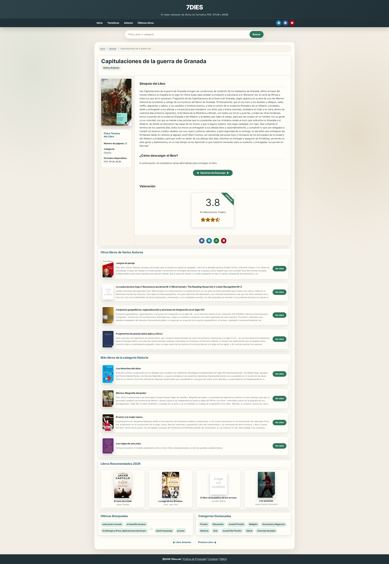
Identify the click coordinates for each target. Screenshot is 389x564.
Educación (218, 524)
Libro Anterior (183, 542)
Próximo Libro (205, 542)
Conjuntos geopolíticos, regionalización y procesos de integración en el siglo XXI (160, 309)
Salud (249, 530)
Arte (215, 530)
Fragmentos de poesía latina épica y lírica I (139, 333)
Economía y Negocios (273, 524)
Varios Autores (111, 67)
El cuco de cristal (123, 501)
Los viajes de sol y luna (128, 443)
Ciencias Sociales (266, 530)
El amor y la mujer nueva (129, 417)
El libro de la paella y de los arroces (218, 497)
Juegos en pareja (125, 263)
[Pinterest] (292, 23)
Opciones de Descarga (212, 172)
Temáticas (113, 22)
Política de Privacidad (194, 559)
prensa (180, 530)
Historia (112, 48)
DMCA (223, 559)
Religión (253, 524)
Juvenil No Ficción (231, 530)
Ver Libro (279, 268)
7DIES (194, 7)
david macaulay (164, 530)
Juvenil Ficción (236, 524)
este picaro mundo (112, 524)
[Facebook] (285, 23)
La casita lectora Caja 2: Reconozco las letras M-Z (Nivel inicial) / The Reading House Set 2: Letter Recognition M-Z (179, 286)
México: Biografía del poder (131, 393)
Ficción (204, 524)
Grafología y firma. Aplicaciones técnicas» (124, 530)
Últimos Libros (146, 22)
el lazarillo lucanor (136, 524)
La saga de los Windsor (170, 501)
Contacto (213, 559)
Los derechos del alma (128, 368)
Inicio (100, 22)
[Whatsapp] (216, 240)
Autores (128, 22)
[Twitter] (278, 23)
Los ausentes (266, 500)
